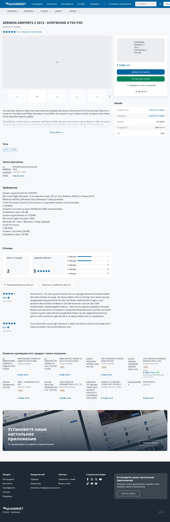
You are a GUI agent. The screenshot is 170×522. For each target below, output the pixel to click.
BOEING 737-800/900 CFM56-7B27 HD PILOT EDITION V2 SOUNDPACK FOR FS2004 (112, 383)
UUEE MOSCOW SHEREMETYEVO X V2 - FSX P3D (71, 383)
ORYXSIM (146, 385)
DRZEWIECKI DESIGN (67, 387)
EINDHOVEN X (149, 382)
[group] (57, 62)
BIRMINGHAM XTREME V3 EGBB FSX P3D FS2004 (29, 359)
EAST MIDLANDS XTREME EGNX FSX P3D (112, 359)
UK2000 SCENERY (24, 364)
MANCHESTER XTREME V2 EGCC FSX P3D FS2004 (70, 359)
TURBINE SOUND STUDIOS (111, 387)
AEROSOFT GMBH (11, 27)
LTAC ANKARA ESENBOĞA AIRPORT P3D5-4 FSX (154, 359)
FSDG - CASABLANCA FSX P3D (28, 383)
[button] (31, 31)
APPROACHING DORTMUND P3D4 (25, 168)
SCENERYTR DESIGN (150, 364)
